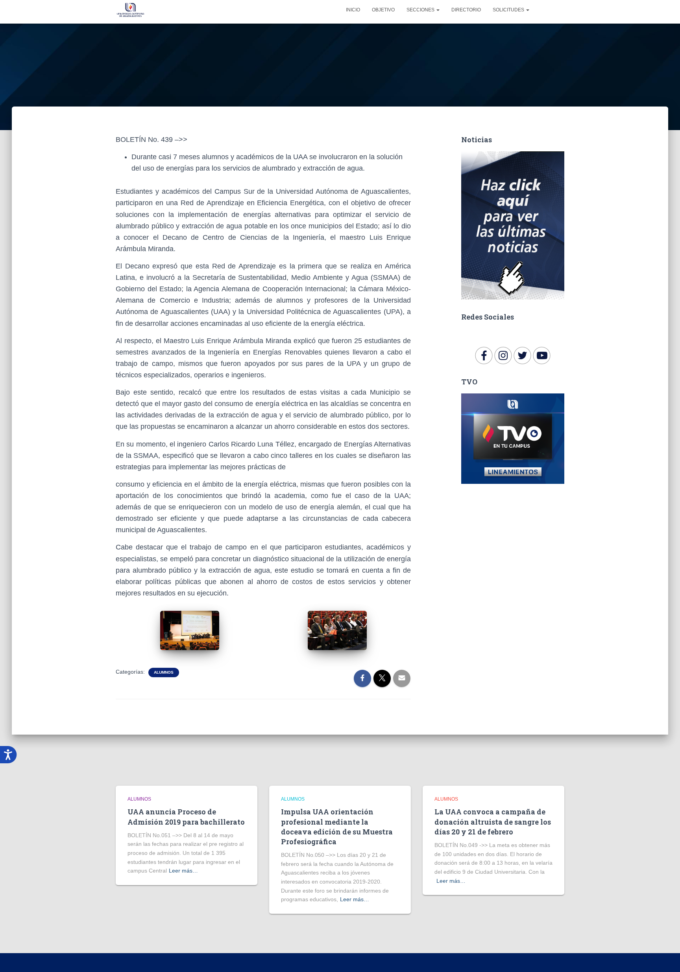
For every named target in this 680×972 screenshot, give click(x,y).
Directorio (466, 10)
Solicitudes (509, 10)
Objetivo (383, 10)
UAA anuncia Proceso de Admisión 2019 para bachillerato (186, 816)
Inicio (353, 10)
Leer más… (183, 870)
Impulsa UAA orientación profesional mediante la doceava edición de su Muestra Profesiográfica (337, 826)
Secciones (421, 10)
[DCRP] (130, 10)
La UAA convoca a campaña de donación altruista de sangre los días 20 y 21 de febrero (492, 821)
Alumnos (164, 672)
